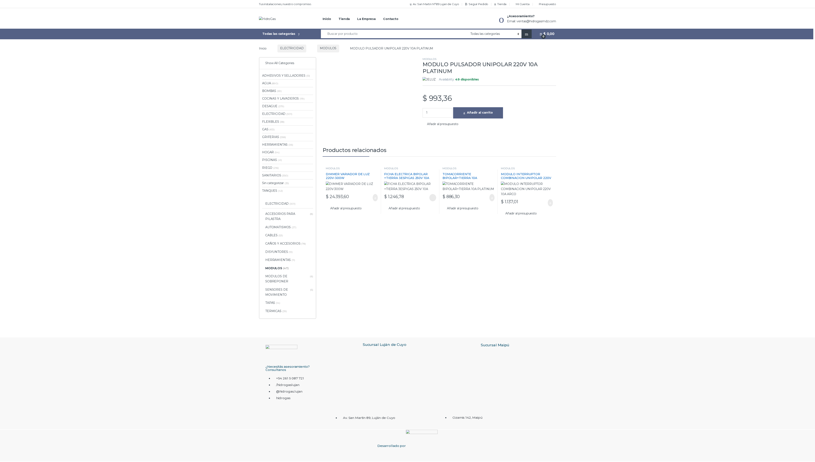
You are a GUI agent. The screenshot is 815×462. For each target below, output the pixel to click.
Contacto (390, 19)
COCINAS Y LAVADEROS (283, 98)
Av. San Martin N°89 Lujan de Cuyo (436, 4)
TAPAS (272, 303)
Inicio (327, 19)
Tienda (501, 4)
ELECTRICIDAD (292, 48)
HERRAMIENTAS (277, 144)
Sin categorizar (275, 183)
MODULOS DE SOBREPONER (289, 278)
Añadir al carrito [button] (373, 197)
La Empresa (366, 19)
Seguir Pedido (478, 4)
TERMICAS (276, 311)
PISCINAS (272, 160)
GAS (268, 129)
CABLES (274, 235)
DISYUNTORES (279, 252)
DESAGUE (273, 106)
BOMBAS (271, 91)
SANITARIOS (275, 175)
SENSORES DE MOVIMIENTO (289, 292)
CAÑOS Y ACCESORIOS (285, 243)
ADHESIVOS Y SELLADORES (286, 75)
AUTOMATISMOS (280, 227)
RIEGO (270, 168)
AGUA (270, 83)
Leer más (432, 197)
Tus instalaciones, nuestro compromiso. (285, 4)
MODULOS (328, 48)
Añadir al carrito (480, 112)
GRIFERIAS (274, 137)
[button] (440, 124)
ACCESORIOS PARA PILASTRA (289, 216)
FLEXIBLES (273, 122)
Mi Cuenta (523, 4)
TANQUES (272, 191)
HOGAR (271, 152)
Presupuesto (547, 4)
